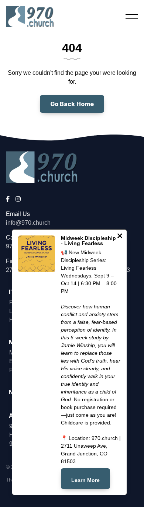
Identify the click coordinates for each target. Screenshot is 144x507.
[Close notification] (120, 237)
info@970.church (28, 223)
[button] (132, 16)
